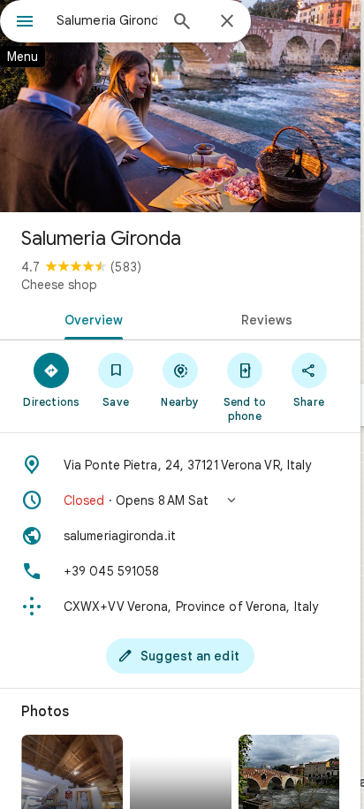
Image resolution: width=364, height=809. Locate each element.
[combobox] (107, 20)
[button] (180, 500)
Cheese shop (59, 285)
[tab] (90, 318)
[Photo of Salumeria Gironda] (180, 106)
